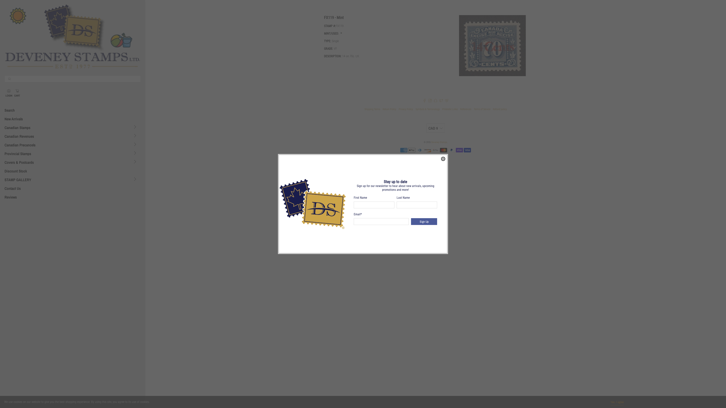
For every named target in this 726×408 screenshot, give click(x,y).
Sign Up (424, 221)
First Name (360, 197)
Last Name (403, 197)
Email (358, 214)
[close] (443, 159)
